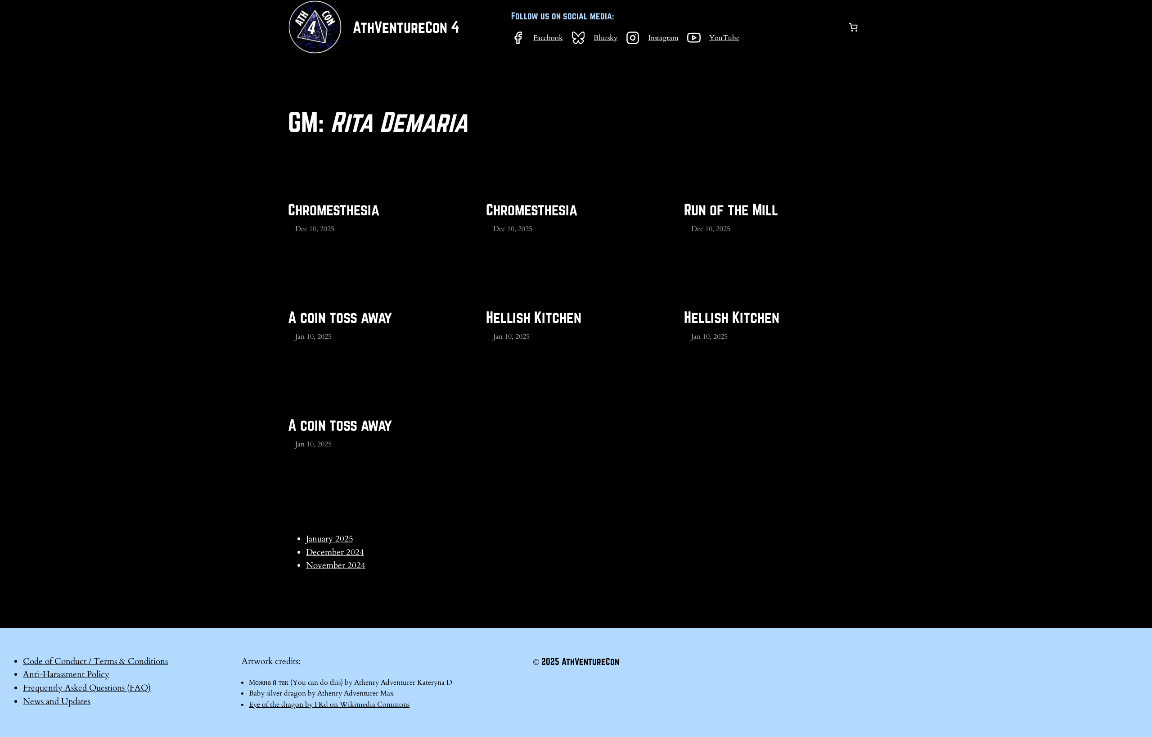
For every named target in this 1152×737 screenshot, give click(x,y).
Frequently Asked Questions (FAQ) (87, 688)
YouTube (724, 38)
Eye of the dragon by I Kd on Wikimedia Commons (329, 705)
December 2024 (335, 552)
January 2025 (329, 539)
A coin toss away (340, 317)
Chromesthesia (333, 209)
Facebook (548, 38)
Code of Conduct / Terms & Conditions (95, 661)
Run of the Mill (731, 209)
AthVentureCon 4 (406, 27)
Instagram (663, 38)
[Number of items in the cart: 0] (853, 27)
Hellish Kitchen (533, 317)
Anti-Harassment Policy (66, 674)
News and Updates (56, 701)
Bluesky (605, 38)
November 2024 (335, 565)
